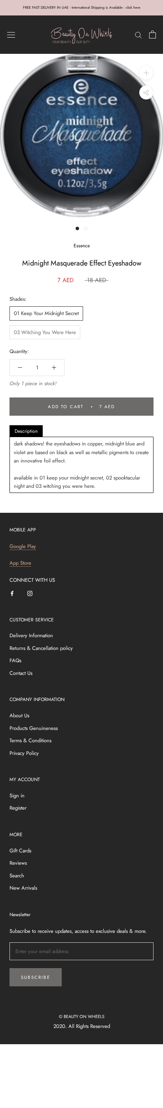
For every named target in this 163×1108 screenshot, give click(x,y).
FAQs (15, 660)
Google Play (22, 546)
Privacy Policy (24, 753)
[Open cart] (152, 34)
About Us (19, 715)
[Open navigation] (11, 35)
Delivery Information (31, 635)
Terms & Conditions (30, 740)
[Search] (138, 34)
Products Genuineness (33, 728)
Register (18, 808)
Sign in (17, 795)
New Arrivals (23, 888)
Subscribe (35, 977)
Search (16, 875)
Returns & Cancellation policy (41, 648)
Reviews (18, 863)
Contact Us (20, 673)
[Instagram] (29, 592)
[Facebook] (12, 592)
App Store (20, 563)
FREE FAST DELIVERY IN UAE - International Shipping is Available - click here (81, 7)
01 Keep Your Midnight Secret (46, 313)
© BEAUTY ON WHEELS (81, 1016)
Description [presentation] (26, 431)
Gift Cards (20, 850)
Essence (82, 245)
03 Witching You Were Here (45, 332)
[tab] (26, 431)
